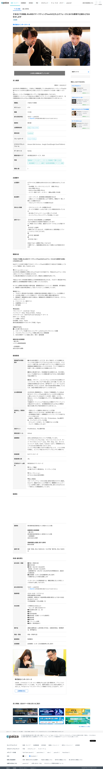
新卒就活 (43, 745)
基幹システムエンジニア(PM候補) (80, 109)
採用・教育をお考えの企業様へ (30, 759)
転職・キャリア (26, 745)
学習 (24, 749)
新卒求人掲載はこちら (60, 759)
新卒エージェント (66, 745)
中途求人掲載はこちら (46, 759)
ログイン (96, 4)
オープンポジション (77, 121)
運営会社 (8, 768)
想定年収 (32, 118)
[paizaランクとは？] (88, 72)
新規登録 (100, 4)
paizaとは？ (69, 3)
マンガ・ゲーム (42, 749)
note (48, 752)
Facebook (33, 756)
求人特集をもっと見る (84, 726)
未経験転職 (36, 745)
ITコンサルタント (76, 86)
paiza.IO (56, 752)
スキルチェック (31, 749)
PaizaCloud (65, 752)
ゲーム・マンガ (54, 3)
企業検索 (77, 745)
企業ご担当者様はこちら (88, 3)
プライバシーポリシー (23, 768)
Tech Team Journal (28, 752)
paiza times (40, 752)
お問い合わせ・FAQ (37, 763)
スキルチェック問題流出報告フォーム (53, 763)
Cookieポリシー (33, 768)
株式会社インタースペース (21, 24)
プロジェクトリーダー (77, 97)
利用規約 (14, 768)
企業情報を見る (21, 691)
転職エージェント (53, 745)
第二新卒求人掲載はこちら (75, 759)
